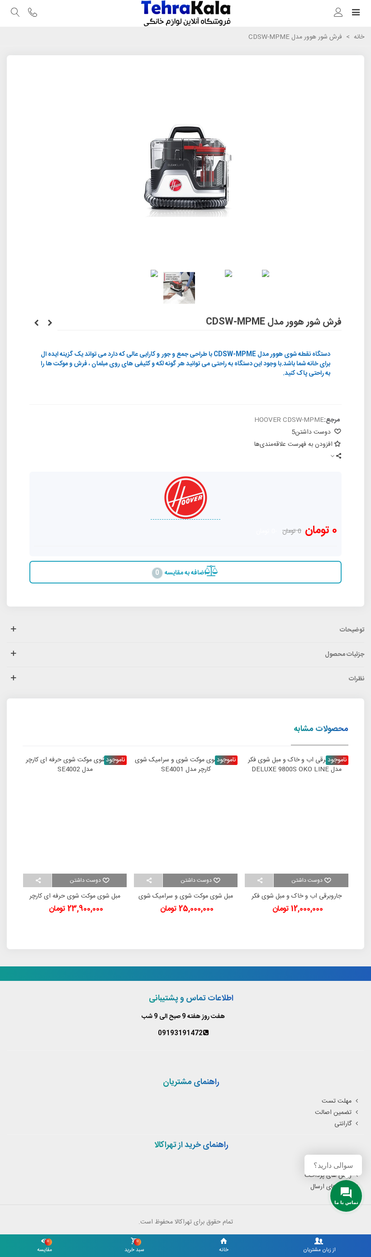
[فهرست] (355, 13)
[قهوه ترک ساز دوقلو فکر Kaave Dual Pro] (36, 323)
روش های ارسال (331, 1186)
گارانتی (343, 1123)
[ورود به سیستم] (338, 13)
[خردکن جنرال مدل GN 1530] (50, 323)
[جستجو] (15, 13)
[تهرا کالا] (185, 13)
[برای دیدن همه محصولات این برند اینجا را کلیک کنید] (185, 498)
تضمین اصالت (333, 1112)
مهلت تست (337, 1101)
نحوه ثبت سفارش (329, 1164)
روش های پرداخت (328, 1175)
